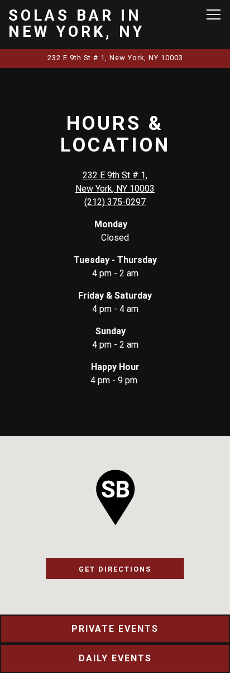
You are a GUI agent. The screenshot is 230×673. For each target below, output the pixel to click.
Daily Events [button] (115, 658)
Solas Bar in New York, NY (76, 24)
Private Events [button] (115, 628)
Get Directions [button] (115, 569)
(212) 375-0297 (115, 202)
